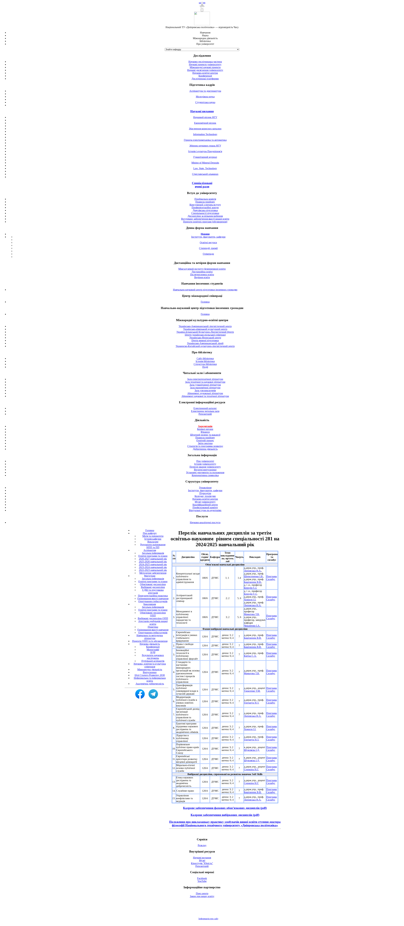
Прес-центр (202, 893)
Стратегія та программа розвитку (205, 446)
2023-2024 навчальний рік (153, 567)
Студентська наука (205, 102)
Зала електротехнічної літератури (205, 379)
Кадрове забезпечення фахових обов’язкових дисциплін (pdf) (225, 808)
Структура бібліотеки (205, 364)
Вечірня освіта (202, 277)
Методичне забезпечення (152, 573)
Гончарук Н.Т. (251, 702)
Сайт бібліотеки (205, 358)
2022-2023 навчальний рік (153, 570)
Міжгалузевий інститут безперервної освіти (202, 269)
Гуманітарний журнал (205, 157)
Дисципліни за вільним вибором (205, 216)
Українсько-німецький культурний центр (205, 329)
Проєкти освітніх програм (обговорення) (205, 221)
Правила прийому (205, 201)
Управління (205, 487)
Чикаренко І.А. (252, 625)
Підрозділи (205, 493)
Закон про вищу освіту (202, 896)
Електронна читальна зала (205, 411)
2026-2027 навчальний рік (153, 558)
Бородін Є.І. (250, 587)
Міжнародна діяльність (149, 669)
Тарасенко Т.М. (252, 691)
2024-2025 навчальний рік (153, 564)
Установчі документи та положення (205, 472)
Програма (271, 576)
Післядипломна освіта (202, 274)
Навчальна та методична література (150, 637)
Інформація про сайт (208, 918)
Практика (153, 627)
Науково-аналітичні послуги (205, 522)
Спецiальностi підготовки (205, 213)
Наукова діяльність (150, 644)
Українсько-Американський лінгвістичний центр (205, 326)
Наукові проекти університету (205, 64)
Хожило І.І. (250, 599)
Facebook (202, 878)
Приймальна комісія (205, 199)
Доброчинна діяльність (205, 449)
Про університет (205, 461)
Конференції (205, 75)
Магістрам (149, 575)
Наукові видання (202, 111)
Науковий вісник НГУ (205, 117)
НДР (152, 652)
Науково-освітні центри (205, 73)
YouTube (202, 881)
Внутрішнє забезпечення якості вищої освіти (205, 219)
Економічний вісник (205, 123)
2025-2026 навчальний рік (153, 561)
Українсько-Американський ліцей (205, 343)
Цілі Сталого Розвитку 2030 (150, 675)
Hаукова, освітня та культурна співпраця (150, 665)
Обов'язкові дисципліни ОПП (153, 614)
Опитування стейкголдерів (152, 601)
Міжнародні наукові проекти (205, 67)
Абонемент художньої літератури (205, 393)
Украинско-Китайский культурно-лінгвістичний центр (205, 346)
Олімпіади (208, 254)
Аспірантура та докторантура (205, 91)
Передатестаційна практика (153, 595)
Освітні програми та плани (152, 556)
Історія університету (205, 464)
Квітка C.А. (250, 656)
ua (200, 2)
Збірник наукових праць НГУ (205, 145)
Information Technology (205, 134)
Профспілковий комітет (205, 507)
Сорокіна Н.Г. (251, 769)
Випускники (150, 672)
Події (205, 367)
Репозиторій (205, 414)
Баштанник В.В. (252, 582)
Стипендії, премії (208, 248)
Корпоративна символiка (205, 475)
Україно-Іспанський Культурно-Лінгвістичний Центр (205, 332)
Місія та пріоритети (152, 536)
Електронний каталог (205, 408)
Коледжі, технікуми (205, 496)
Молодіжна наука (205, 96)
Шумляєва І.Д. (252, 750)
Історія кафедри (152, 539)
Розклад (202, 845)
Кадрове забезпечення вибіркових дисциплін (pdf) (225, 815)
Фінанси (205, 432)
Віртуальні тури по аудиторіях (205, 510)
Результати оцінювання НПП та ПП (152, 546)
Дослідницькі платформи (205, 78)
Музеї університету (205, 501)
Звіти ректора (205, 443)
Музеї (202, 860)
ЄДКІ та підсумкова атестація (153, 591)
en (204, 2)
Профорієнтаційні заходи (205, 207)
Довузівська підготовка (205, 210)
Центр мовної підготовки (205, 340)
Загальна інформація (153, 553)
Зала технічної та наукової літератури (205, 382)
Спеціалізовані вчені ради (202, 184)
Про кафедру (150, 533)
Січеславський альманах (205, 174)
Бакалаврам (149, 604)
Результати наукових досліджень (153, 656)
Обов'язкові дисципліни (153, 584)
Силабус (270, 579)
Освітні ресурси (208, 242)
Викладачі (152, 541)
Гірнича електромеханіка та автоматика (205, 140)
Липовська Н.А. (252, 570)
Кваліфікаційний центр (205, 504)
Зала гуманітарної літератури (205, 384)
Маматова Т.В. (252, 614)
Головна (205, 301)
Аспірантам (149, 550)
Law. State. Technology (205, 168)
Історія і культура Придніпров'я (205, 151)
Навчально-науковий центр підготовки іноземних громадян (205, 289)
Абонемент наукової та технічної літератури (205, 396)
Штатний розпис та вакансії (205, 434)
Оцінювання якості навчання (152, 598)
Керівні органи (205, 429)
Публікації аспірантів (152, 661)
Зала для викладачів (205, 390)
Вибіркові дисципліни (153, 587)
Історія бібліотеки (205, 361)
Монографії (153, 649)
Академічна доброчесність (150, 683)
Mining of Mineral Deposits (205, 162)
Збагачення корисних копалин (205, 128)
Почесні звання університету (205, 466)
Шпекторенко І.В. (253, 576)
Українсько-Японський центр (205, 337)
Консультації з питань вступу (205, 204)
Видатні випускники (205, 469)
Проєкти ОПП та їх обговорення (149, 641)
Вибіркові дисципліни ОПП (153, 618)
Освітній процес (205, 440)
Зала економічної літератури (205, 387)
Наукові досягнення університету (205, 70)
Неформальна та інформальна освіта (150, 679)
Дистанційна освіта (202, 271)
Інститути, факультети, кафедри (208, 236)
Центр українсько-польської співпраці (205, 334)
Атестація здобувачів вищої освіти (153, 622)
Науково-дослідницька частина (205, 61)
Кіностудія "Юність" (202, 863)
